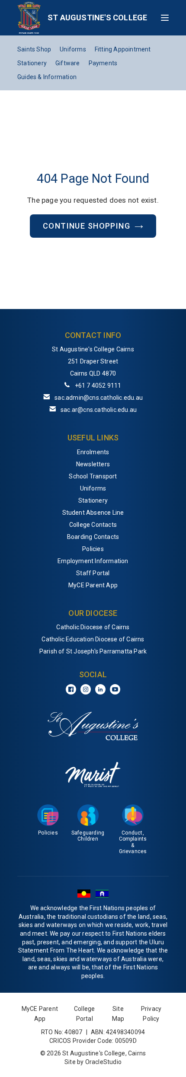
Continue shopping (86, 225)
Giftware (67, 63)
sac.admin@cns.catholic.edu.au (99, 397)
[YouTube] (115, 689)
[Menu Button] (164, 17)
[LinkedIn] (100, 689)
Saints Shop (34, 49)
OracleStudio (103, 1061)
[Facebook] (71, 689)
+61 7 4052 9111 (98, 385)
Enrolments (93, 452)
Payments (103, 63)
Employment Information (93, 561)
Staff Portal (92, 573)
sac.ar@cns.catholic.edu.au (99, 409)
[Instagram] (85, 689)
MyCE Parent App (93, 585)
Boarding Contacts (93, 536)
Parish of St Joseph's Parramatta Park (93, 651)
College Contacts (93, 524)
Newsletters (93, 464)
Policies (93, 548)
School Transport (93, 476)
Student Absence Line (93, 512)
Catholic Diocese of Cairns (92, 627)
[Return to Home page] (29, 17)
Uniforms (73, 49)
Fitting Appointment (123, 49)
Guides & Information (47, 76)
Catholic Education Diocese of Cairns (93, 639)
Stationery (32, 63)
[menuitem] (93, 452)
